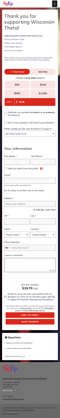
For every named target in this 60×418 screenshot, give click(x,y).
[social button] (54, 3)
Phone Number (12, 242)
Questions (14, 337)
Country (35, 229)
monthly (43, 71)
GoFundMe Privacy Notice (34, 310)
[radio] (18, 71)
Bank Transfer (30, 321)
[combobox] (27, 134)
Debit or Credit (30, 315)
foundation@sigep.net (13, 399)
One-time (18, 71)
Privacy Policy (26, 308)
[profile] (43, 4)
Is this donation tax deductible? (18, 348)
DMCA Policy (29, 410)
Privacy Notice (40, 408)
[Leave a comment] (30, 265)
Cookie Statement (15, 410)
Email (7, 175)
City (33, 215)
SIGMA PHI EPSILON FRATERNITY (19, 343)
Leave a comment (13, 255)
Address (8, 198)
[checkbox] (30, 113)
